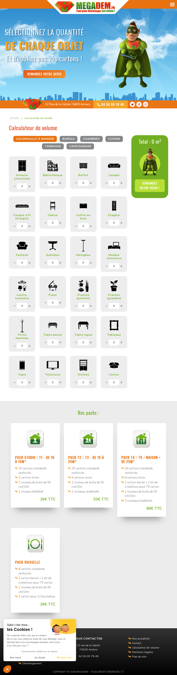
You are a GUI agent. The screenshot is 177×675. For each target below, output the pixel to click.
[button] (7, 669)
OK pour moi (64, 657)
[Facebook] (139, 104)
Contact (136, 643)
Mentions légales (142, 652)
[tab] (35, 139)
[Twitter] (132, 104)
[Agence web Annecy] (122, 671)
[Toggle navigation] (172, 4)
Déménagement (32, 663)
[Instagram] (145, 104)
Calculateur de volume (145, 648)
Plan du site (139, 657)
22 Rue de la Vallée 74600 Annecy (68, 104)
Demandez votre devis (44, 74)
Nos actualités (141, 639)
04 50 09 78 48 (112, 104)
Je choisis (39, 657)
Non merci (15, 657)
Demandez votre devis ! (150, 185)
